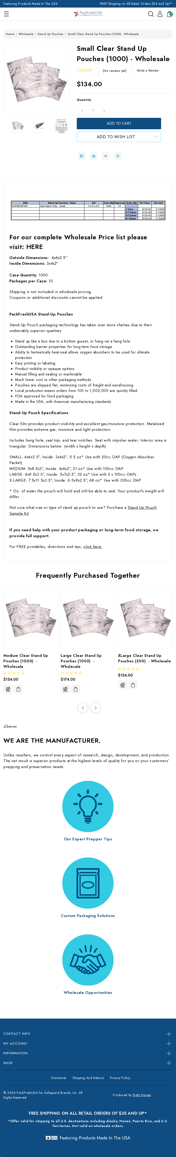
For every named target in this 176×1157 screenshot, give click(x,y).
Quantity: (84, 99)
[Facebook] (81, 156)
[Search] (151, 14)
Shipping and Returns (88, 1078)
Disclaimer (59, 1078)
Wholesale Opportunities (88, 992)
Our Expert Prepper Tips (88, 839)
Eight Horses (142, 1095)
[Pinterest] (117, 156)
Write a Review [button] (148, 70)
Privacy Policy (120, 1078)
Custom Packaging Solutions (88, 915)
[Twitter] (105, 156)
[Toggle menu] (6, 14)
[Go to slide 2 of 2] (83, 707)
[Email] (93, 156)
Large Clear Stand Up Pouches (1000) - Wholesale (82, 661)
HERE (34, 246)
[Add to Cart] (18, 689)
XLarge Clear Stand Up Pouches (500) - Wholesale (144, 658)
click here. (92, 546)
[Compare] (8, 689)
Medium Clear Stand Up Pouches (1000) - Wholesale (26, 661)
